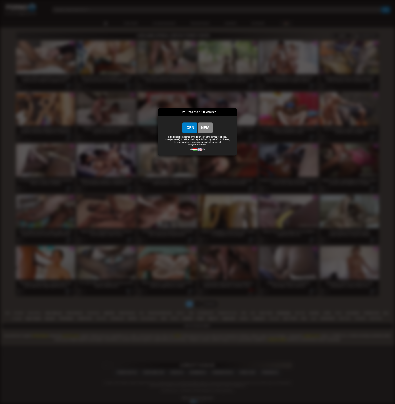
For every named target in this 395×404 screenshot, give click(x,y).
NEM (205, 128)
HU (191, 149)
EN (203, 149)
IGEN (189, 128)
